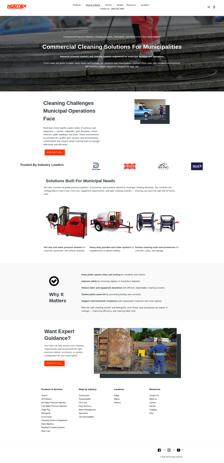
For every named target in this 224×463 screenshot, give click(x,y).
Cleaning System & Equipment (54, 420)
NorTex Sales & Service (174, 457)
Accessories (46, 417)
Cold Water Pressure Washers (54, 406)
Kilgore (117, 399)
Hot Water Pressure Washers (53, 402)
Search (44, 395)
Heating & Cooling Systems (53, 427)
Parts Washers (47, 424)
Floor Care (45, 431)
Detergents (46, 413)
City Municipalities (86, 417)
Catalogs (153, 410)
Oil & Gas (83, 402)
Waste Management (87, 410)
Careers (152, 402)
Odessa (117, 402)
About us (153, 399)
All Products (46, 399)
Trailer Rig (45, 410)
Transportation (85, 399)
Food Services (85, 406)
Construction (84, 395)
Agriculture (83, 413)
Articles (152, 406)
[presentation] (40, 227)
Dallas (116, 395)
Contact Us (154, 395)
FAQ (151, 413)
